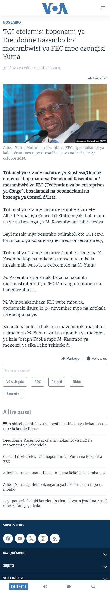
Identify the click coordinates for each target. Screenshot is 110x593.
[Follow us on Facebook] (8, 538)
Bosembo (12, 22)
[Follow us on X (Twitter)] (31, 538)
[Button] (97, 78)
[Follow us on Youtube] (20, 538)
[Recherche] (93, 586)
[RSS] (55, 538)
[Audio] (44, 586)
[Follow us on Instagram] (43, 538)
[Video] (69, 586)
